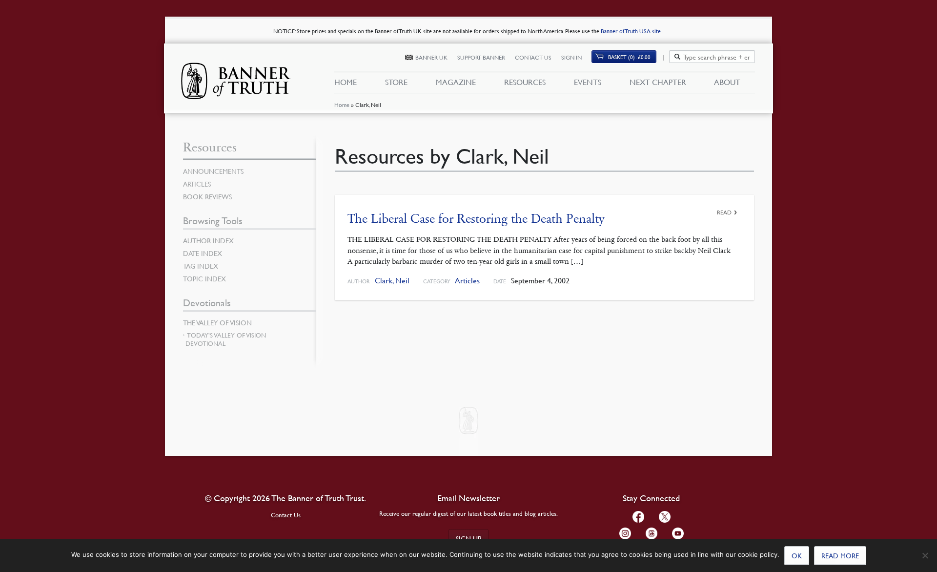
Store (396, 82)
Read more (840, 555)
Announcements (213, 171)
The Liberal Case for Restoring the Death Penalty (476, 218)
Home (341, 104)
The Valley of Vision (217, 322)
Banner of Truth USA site (631, 31)
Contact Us (533, 57)
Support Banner (481, 57)
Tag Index (200, 266)
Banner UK (431, 57)
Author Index (208, 240)
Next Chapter (658, 82)
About (727, 82)
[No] (925, 555)
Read (724, 212)
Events (587, 82)
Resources (525, 82)
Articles (467, 280)
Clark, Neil (392, 280)
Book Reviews (207, 196)
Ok (797, 555)
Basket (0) (629, 57)
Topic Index (204, 278)
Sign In (571, 57)
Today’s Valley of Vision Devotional (225, 339)
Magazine (456, 82)
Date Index (202, 253)
